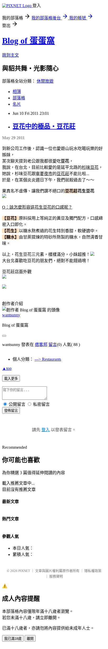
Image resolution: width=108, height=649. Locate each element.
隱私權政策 (92, 571)
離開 (30, 639)
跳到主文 (10, 55)
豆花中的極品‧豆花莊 (44, 126)
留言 (52, 344)
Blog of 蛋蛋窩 (28, 40)
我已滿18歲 (12, 639)
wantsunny (11, 315)
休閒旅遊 (45, 81)
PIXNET (24, 571)
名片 (17, 104)
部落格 (19, 98)
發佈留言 (11, 411)
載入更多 (11, 379)
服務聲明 (56, 576)
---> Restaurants (48, 359)
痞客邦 (41, 344)
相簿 (17, 91)
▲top (7, 368)
